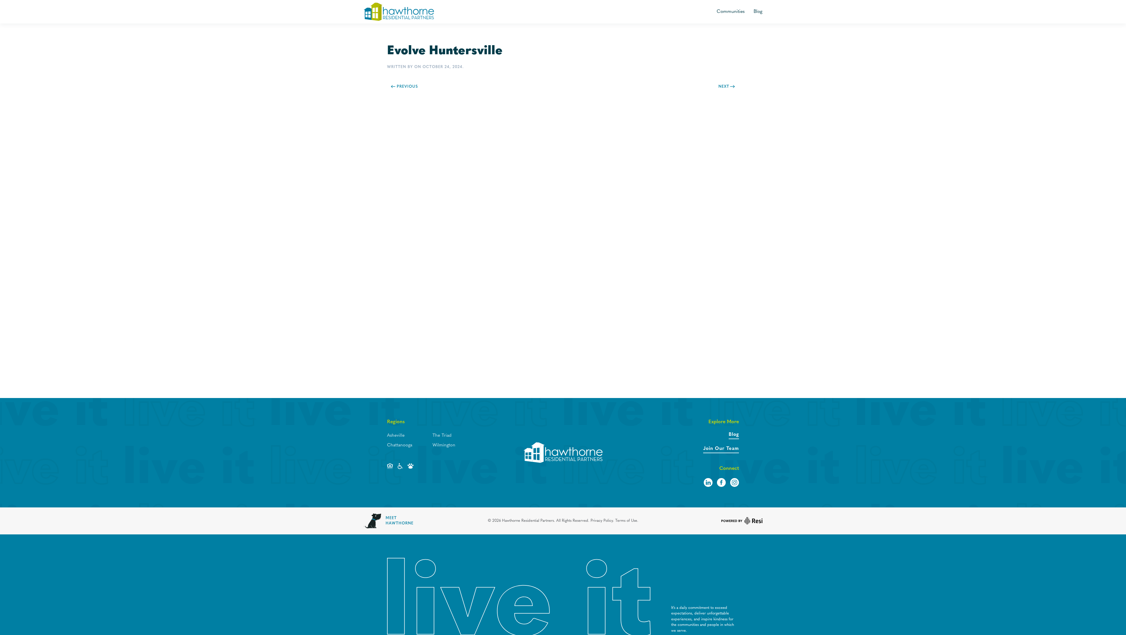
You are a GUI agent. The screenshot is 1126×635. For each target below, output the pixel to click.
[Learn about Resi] (741, 520)
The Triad (442, 436)
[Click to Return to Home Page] (563, 452)
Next (723, 87)
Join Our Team (721, 448)
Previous (407, 87)
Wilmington (444, 445)
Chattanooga (399, 445)
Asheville (396, 436)
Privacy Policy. (602, 521)
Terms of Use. (626, 521)
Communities (731, 11)
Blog (758, 11)
